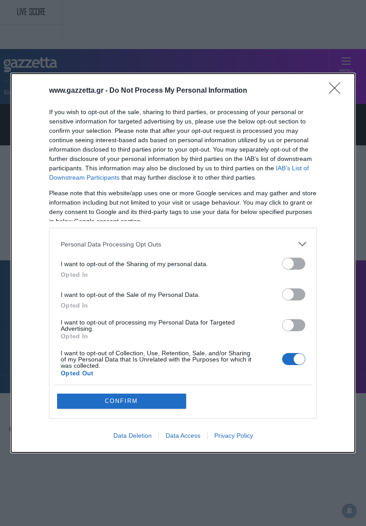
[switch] (293, 264)
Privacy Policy (233, 435)
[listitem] (183, 244)
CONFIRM (121, 401)
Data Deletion (132, 435)
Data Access (183, 435)
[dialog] (183, 263)
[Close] (337, 90)
